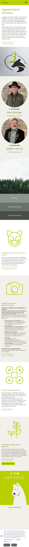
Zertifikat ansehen (7, 409)
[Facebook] (11, 473)
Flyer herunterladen (7, 355)
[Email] (18, 473)
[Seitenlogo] (8, 2)
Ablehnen (14, 545)
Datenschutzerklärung (8, 539)
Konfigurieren (7, 541)
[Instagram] (14, 473)
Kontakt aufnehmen (8, 43)
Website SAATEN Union (8, 463)
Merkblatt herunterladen (9, 268)
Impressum (18, 539)
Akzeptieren (6, 545)
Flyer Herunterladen (7, 460)
